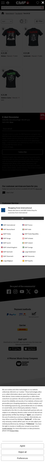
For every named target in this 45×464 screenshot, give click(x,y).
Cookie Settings (7, 428)
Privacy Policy (14, 431)
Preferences (22, 458)
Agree (22, 446)
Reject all (22, 452)
